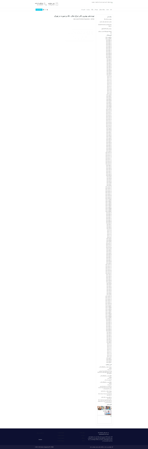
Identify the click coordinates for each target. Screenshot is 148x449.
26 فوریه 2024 (109, 248)
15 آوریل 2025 (109, 102)
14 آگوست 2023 (109, 313)
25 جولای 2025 (109, 43)
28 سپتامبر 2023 (108, 296)
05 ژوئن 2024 (109, 227)
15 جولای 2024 (109, 218)
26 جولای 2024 (109, 214)
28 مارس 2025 (109, 110)
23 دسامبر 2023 (109, 266)
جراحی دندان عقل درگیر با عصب (106, 21)
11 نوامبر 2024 (109, 172)
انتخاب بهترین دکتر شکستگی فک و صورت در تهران (82, 29)
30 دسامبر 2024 (109, 152)
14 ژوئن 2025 (109, 67)
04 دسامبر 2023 (109, 271)
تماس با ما (83, 9)
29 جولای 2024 (109, 212)
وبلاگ (92, 9)
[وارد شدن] (43, 9)
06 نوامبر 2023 (109, 280)
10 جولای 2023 (109, 327)
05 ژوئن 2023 (109, 342)
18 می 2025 (109, 83)
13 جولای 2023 (109, 326)
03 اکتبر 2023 (109, 294)
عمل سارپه (103, 397)
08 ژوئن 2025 (109, 70)
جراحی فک (85, 36)
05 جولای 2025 (109, 56)
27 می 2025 (109, 77)
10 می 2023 (109, 353)
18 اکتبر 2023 (109, 287)
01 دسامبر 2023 (109, 273)
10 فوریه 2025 (109, 135)
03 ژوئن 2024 (109, 228)
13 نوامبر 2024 (109, 171)
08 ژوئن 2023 (109, 340)
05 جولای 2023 (109, 329)
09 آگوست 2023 (109, 314)
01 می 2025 (109, 93)
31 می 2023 (109, 343)
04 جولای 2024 (109, 222)
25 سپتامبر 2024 (108, 188)
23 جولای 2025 (109, 44)
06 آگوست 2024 (109, 209)
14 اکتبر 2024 (109, 181)
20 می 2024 (109, 232)
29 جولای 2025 (109, 40)
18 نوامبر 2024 (109, 169)
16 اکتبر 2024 (109, 179)
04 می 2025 (109, 92)
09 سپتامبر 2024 (108, 195)
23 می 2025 (109, 80)
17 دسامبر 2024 (109, 158)
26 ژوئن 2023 (109, 333)
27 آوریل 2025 (109, 96)
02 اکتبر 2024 (109, 185)
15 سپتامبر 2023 (108, 300)
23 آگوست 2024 (109, 202)
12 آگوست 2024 (109, 207)
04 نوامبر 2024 (109, 175)
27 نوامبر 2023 (109, 274)
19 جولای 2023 (109, 323)
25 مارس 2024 (109, 243)
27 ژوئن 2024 (109, 224)
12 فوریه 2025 (109, 133)
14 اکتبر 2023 (109, 290)
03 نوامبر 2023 (109, 281)
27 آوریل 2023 (109, 358)
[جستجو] (45, 9)
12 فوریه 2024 (109, 251)
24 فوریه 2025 (109, 129)
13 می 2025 (109, 86)
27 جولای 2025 (109, 41)
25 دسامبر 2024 (109, 153)
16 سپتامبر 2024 (108, 192)
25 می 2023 (109, 346)
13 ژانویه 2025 (109, 146)
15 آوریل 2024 (109, 238)
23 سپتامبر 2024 (108, 189)
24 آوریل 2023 (109, 359)
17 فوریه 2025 (109, 132)
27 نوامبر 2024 (109, 165)
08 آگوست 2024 (109, 208)
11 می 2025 (109, 87)
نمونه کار (96, 9)
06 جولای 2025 (109, 54)
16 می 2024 (109, 234)
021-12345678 (40, 4)
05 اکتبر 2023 (109, 293)
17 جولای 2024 (109, 217)
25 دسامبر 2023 (109, 264)
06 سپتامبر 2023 (108, 303)
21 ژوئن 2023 (109, 335)
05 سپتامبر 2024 (108, 197)
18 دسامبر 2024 (109, 156)
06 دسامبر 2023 (109, 270)
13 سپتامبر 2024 (108, 194)
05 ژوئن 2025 (109, 71)
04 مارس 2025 (109, 125)
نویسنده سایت (109, 366)
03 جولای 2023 (109, 330)
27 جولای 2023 (109, 320)
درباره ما (88, 9)
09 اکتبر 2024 (109, 182)
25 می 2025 (109, 79)
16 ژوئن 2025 (109, 66)
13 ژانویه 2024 (109, 260)
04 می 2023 (109, 355)
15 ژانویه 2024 (109, 258)
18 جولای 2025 (109, 47)
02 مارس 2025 (109, 126)
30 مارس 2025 (109, 109)
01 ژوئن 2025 (109, 74)
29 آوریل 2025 (109, 94)
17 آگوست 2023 (109, 312)
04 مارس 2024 (109, 247)
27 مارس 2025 (109, 112)
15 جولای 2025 (109, 48)
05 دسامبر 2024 (109, 162)
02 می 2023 (109, 356)
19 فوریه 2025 (109, 130)
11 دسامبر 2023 (109, 268)
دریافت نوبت (39, 9)
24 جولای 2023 (109, 322)
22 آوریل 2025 (109, 99)
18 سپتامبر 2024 (108, 191)
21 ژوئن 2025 (109, 63)
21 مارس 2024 (109, 244)
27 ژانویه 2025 (109, 140)
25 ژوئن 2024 (109, 225)
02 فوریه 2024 (109, 253)
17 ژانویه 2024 (109, 257)
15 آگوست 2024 (109, 205)
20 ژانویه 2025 (109, 143)
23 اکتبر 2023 (109, 286)
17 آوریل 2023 (109, 362)
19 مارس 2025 (109, 116)
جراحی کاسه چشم (80, 36)
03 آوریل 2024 (109, 241)
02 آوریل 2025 (109, 107)
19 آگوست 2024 (109, 204)
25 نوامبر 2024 (109, 166)
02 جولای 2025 (109, 57)
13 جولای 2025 (109, 50)
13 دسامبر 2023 (109, 267)
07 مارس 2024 (109, 245)
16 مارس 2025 (109, 117)
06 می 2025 (109, 90)
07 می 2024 (109, 237)
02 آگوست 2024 (109, 211)
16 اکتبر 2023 (109, 289)
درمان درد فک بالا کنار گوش (106, 28)
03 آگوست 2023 (109, 317)
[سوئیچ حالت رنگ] (47, 9)
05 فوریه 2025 (109, 136)
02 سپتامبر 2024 (108, 198)
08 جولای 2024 (109, 221)
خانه (111, 9)
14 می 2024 (109, 235)
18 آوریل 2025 (109, 100)
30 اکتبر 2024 (109, 176)
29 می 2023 (109, 345)
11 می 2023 (109, 352)
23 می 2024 (109, 231)
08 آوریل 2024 (109, 240)
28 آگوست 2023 (109, 307)
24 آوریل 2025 (109, 97)
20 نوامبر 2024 (109, 168)
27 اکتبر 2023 (109, 284)
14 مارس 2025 (109, 119)
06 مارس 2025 (109, 123)
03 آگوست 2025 (109, 37)
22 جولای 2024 (109, 215)
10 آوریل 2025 (109, 103)
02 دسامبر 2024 (109, 163)
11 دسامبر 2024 (109, 159)
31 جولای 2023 (109, 319)
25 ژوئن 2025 (109, 60)
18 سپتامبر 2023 (108, 299)
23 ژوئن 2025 (109, 61)
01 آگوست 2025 (109, 38)
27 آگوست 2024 (109, 201)
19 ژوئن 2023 (109, 336)
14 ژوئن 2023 (109, 337)
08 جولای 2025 (109, 53)
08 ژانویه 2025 (109, 148)
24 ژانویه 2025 (109, 142)
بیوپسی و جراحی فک (108, 19)
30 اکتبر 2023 (109, 283)
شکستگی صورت (75, 36)
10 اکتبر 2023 (109, 291)
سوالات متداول (102, 9)
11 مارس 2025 (109, 120)
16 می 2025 (109, 84)
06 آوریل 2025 (109, 106)
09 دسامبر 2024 (109, 161)
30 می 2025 (109, 76)
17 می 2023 (109, 349)
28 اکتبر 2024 (109, 178)
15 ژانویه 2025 (109, 145)
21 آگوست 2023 (109, 310)
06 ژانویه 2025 (109, 149)
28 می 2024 (109, 230)
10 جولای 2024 (109, 220)
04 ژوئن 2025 (109, 73)
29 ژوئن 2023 (109, 332)
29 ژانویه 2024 (109, 254)
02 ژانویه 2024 (109, 263)
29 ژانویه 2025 (109, 139)
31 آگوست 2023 (109, 306)
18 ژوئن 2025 (109, 64)
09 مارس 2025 (109, 122)
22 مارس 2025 (109, 115)
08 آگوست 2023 (109, 316)
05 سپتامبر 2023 (108, 304)
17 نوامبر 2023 (109, 277)
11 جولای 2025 (109, 51)
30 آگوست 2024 (109, 199)
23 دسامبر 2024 (109, 155)
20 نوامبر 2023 (109, 276)
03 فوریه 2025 (109, 138)
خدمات (107, 9)
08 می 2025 (109, 89)
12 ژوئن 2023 (109, 339)
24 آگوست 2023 (109, 309)
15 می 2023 (109, 350)
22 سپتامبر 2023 (108, 297)
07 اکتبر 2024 (109, 184)
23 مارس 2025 (109, 113)
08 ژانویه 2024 (109, 261)
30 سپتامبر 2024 (108, 186)
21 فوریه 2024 (109, 250)
